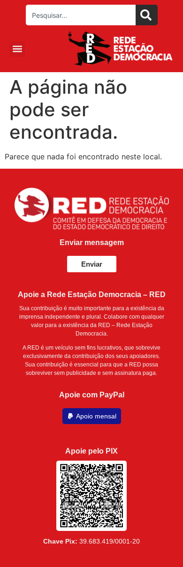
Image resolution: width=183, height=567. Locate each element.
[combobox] (81, 15)
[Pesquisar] (147, 15)
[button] (17, 49)
